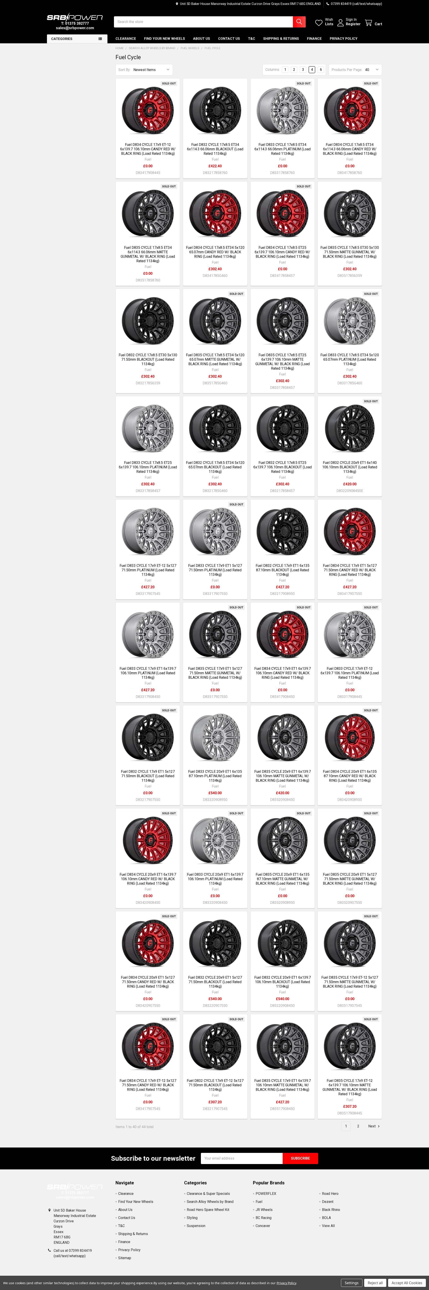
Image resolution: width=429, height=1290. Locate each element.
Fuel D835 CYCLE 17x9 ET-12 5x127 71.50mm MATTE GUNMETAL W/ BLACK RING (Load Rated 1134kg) (349, 981)
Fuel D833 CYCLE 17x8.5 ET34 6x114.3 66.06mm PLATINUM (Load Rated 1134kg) (282, 149)
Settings (352, 1282)
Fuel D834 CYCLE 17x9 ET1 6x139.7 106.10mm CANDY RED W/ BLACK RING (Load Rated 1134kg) (282, 673)
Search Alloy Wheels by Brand (210, 1202)
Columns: (272, 69)
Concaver (263, 1226)
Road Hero (330, 1194)
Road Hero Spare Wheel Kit (208, 1210)
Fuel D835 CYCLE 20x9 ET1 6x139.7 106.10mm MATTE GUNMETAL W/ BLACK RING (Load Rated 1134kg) (282, 776)
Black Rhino (331, 1210)
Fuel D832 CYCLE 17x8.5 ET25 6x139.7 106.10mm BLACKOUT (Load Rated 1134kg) (282, 467)
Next (372, 1126)
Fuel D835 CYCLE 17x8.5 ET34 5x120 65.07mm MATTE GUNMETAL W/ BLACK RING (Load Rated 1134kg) (215, 359)
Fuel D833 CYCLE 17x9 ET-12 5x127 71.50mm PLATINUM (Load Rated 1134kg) (148, 570)
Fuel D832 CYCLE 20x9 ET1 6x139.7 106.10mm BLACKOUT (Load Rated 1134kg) (282, 981)
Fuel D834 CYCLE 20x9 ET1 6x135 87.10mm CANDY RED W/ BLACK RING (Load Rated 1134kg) (350, 776)
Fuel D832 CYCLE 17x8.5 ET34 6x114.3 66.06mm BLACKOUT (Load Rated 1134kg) (215, 149)
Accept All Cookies (407, 1282)
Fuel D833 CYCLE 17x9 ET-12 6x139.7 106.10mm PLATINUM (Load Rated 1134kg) (350, 673)
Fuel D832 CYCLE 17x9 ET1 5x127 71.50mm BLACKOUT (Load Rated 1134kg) (148, 776)
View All (328, 1226)
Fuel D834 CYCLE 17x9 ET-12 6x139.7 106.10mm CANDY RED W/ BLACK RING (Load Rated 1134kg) (148, 149)
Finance (314, 39)
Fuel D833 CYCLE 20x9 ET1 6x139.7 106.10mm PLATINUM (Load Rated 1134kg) (215, 879)
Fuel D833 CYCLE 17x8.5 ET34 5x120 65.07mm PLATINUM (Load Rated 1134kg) (349, 359)
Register (353, 24)
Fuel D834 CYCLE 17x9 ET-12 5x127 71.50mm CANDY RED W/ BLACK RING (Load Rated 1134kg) (148, 1085)
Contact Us (229, 39)
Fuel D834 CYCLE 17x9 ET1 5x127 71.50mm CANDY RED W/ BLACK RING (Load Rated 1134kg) (350, 570)
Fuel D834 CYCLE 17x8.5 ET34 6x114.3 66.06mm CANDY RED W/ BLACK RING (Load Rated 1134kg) (349, 149)
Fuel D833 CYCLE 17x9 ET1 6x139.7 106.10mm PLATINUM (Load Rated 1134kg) (148, 673)
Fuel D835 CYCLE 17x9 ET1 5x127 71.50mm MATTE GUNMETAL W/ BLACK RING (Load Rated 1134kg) (215, 673)
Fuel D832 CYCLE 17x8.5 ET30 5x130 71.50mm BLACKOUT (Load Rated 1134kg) (148, 359)
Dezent (327, 1202)
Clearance (126, 39)
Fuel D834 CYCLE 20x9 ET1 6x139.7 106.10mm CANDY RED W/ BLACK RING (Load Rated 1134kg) (148, 879)
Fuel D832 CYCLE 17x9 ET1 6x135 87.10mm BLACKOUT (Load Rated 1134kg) (282, 570)
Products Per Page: (347, 70)
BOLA (326, 1218)
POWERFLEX (266, 1194)
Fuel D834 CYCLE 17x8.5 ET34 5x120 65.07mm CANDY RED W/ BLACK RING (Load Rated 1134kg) (215, 252)
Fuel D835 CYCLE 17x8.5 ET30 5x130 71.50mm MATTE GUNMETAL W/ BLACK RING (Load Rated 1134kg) (349, 252)
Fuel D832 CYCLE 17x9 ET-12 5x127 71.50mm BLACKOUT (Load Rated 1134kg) (215, 1085)
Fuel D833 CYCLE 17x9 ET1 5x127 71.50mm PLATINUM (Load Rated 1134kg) (215, 570)
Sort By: (124, 70)
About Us (201, 39)
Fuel (259, 1202)
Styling (192, 1218)
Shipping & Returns (281, 39)
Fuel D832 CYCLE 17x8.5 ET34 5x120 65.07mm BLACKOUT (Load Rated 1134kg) (215, 467)
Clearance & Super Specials (208, 1194)
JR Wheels (264, 1210)
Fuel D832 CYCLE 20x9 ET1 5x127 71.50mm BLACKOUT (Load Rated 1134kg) (215, 981)
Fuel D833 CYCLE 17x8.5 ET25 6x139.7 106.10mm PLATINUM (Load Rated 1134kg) (148, 467)
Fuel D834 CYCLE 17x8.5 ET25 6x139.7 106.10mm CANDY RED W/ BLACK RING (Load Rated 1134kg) (282, 252)
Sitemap (124, 1258)
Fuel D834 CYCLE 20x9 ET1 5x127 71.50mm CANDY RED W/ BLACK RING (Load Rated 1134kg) (148, 981)
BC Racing (263, 1218)
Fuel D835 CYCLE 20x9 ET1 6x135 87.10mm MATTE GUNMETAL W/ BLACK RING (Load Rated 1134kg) (282, 879)
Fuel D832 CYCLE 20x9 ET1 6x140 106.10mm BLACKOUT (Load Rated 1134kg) (349, 467)
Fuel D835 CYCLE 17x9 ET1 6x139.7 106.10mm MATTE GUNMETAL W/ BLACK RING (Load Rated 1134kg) (282, 1085)
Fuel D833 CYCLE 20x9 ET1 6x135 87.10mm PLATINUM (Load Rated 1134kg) (215, 776)
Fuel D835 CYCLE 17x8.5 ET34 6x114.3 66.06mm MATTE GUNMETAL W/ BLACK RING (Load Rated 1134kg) (148, 254)
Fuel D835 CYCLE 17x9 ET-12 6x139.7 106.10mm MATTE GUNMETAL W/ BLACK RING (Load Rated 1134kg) (350, 1087)
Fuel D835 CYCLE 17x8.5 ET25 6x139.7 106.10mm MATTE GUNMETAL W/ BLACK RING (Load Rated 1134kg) (282, 362)
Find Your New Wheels (164, 39)
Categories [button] (61, 39)
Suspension (196, 1226)
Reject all (375, 1282)
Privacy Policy (344, 39)
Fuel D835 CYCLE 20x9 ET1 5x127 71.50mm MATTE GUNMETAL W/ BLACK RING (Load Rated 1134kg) (350, 879)
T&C (251, 39)
